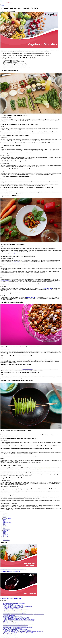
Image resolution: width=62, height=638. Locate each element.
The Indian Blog (6, 536)
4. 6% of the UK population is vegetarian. (11, 608)
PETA (4, 528)
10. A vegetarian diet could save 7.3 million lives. (12, 616)
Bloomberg (5, 513)
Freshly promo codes (18, 253)
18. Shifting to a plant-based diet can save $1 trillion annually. (14, 626)
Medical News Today (7, 522)
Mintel (4, 521)
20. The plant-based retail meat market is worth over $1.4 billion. (15, 629)
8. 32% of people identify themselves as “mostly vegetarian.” (14, 613)
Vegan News (5, 538)
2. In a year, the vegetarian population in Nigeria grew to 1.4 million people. (17, 606)
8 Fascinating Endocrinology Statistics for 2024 (10, 571)
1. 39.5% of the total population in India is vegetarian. (13, 605)
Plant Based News (6, 529)
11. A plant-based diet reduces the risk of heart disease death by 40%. (16, 617)
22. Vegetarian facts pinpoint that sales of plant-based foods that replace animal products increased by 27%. (23, 631)
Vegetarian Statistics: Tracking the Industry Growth (12, 628)
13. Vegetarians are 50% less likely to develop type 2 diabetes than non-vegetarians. (19, 619)
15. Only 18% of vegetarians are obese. (10, 621)
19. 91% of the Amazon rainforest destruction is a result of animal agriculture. (17, 627)
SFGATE (4, 531)
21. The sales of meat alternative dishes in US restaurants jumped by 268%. (17, 630)
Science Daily (5, 534)
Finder (4, 517)
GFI (4, 520)
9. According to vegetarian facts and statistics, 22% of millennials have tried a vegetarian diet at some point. (23, 614)
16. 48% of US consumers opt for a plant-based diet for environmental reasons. (18, 623)
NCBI (4, 523)
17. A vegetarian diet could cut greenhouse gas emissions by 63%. (15, 625)
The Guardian (5, 535)
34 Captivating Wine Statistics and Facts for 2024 (10, 598)
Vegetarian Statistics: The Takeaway (10, 633)
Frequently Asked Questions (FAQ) (10, 634)
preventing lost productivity (27, 369)
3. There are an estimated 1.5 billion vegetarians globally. (14, 607)
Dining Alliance (6, 514)
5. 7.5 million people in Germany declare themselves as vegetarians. (16, 609)
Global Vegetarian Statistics (8, 604)
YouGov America (6, 540)
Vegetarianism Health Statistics (9, 615)
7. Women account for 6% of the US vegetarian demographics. (15, 611)
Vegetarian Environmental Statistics (9, 622)
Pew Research (5, 526)
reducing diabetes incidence (5, 280)
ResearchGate (5, 530)
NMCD (4, 525)
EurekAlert (5, 516)
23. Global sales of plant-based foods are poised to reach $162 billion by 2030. (18, 632)
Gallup (4, 519)
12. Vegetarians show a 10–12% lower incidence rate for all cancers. (16, 618)
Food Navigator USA (7, 518)
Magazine (2, 5)
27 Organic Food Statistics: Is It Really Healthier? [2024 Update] (13, 569)
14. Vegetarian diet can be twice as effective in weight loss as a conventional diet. (18, 620)
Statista (4, 532)
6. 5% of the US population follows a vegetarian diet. (13, 610)
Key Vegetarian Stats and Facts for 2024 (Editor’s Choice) (14, 603)
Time (4, 537)
